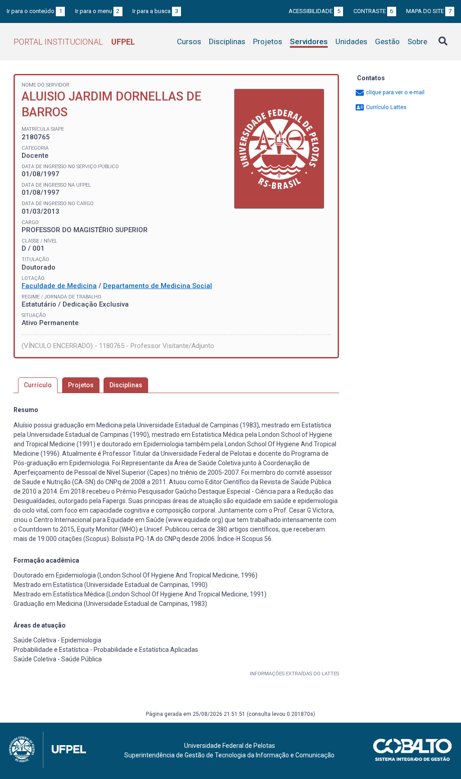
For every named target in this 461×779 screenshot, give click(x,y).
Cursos (189, 41)
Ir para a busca (155, 11)
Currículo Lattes (386, 107)
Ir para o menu (97, 11)
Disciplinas (227, 41)
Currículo (38, 385)
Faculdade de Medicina (59, 286)
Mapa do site (429, 11)
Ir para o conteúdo (34, 11)
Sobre (417, 41)
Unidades (351, 41)
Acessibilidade (314, 11)
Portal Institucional (74, 41)
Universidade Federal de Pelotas (229, 745)
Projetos (267, 41)
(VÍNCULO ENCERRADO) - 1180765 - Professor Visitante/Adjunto (118, 346)
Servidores (309, 41)
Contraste (373, 11)
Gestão (387, 41)
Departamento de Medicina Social (157, 286)
